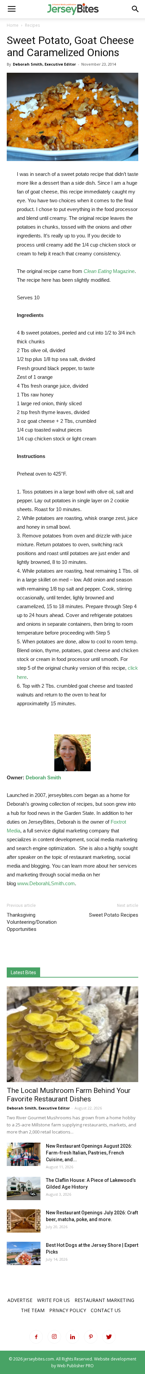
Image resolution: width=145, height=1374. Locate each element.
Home (13, 25)
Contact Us (106, 1310)
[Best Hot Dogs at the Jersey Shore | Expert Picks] (23, 1253)
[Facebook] (36, 1337)
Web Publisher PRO (75, 1366)
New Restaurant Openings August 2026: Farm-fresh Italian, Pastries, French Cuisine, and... (89, 1152)
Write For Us (53, 1300)
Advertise (19, 1300)
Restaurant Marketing (104, 1300)
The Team (33, 1310)
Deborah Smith (43, 777)
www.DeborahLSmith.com (46, 883)
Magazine (109, 271)
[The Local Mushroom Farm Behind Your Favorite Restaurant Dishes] (72, 1034)
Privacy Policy (67, 1310)
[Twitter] (109, 1337)
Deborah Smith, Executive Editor (44, 64)
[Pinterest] (90, 1337)
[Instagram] (54, 1337)
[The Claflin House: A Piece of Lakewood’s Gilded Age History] (23, 1188)
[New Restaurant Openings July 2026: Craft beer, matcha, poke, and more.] (23, 1221)
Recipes (32, 25)
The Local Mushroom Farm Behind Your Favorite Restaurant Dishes (68, 1094)
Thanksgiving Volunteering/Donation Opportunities (32, 922)
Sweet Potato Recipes (113, 915)
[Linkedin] (72, 1337)
